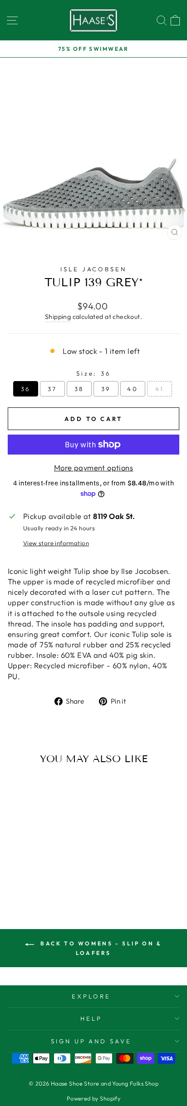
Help (91, 1018)
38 (79, 388)
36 (26, 388)
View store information (56, 543)
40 (132, 388)
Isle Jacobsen (93, 269)
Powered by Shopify (93, 1098)
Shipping (58, 317)
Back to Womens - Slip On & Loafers (100, 948)
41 (159, 388)
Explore (91, 996)
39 (106, 388)
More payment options (93, 467)
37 (53, 388)
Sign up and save (91, 1041)
